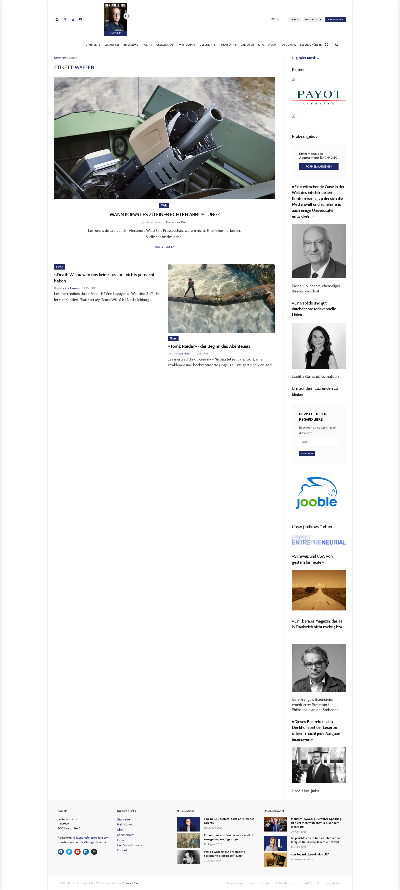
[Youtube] (81, 19)
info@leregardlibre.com (94, 842)
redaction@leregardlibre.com (91, 837)
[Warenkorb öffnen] (336, 44)
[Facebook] (57, 19)
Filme (59, 266)
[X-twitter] (65, 19)
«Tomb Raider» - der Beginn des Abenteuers (209, 346)
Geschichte (207, 44)
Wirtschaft (187, 44)
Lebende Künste (311, 44)
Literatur (247, 44)
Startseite (92, 44)
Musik (272, 44)
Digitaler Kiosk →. (306, 58)
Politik (147, 44)
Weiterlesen (165, 246)
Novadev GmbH (132, 883)
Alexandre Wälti (176, 222)
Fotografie (288, 44)
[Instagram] (73, 19)
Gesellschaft (165, 44)
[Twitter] (69, 852)
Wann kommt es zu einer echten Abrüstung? (165, 214)
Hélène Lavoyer (70, 288)
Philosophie (228, 44)
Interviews (131, 44)
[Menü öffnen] (57, 45)
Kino (261, 44)
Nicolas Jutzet (182, 353)
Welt (164, 205)
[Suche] (327, 45)
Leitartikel (112, 44)
